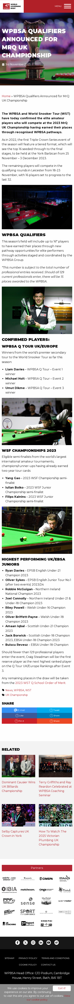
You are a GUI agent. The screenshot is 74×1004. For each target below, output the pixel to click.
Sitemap (9, 958)
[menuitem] (10, 958)
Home (6, 96)
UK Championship (16, 695)
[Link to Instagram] (33, 942)
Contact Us (48, 964)
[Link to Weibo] (56, 942)
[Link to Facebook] (17, 942)
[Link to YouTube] (48, 942)
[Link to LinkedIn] (41, 942)
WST (28, 690)
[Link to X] (25, 942)
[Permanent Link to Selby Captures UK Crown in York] (18, 816)
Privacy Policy (28, 958)
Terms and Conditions (55, 958)
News (9, 690)
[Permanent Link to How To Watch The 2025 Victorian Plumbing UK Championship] (55, 816)
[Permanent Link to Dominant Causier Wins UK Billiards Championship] (18, 767)
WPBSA (19, 690)
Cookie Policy (28, 964)
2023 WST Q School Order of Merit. (40, 683)
